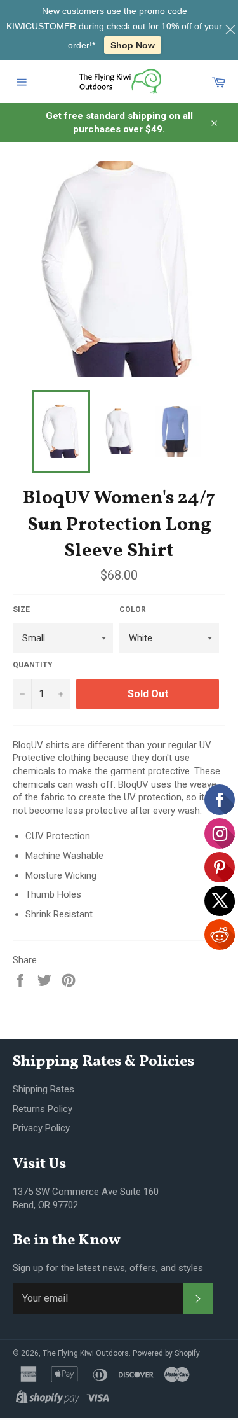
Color (132, 609)
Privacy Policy (41, 1128)
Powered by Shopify (166, 1353)
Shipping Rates (43, 1089)
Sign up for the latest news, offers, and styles (108, 1268)
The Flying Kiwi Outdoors (86, 1353)
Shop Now (132, 45)
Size (21, 609)
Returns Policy (42, 1109)
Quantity (33, 664)
